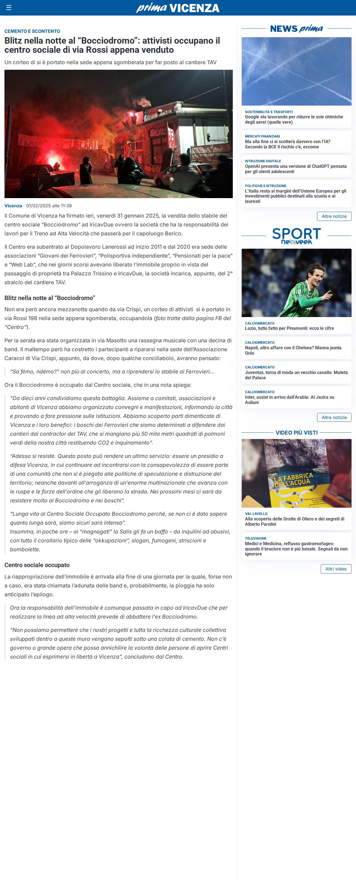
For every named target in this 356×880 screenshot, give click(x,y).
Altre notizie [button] (334, 216)
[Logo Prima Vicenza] (178, 8)
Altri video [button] (336, 569)
